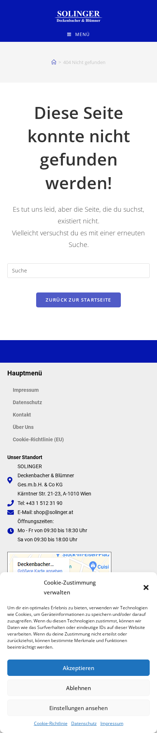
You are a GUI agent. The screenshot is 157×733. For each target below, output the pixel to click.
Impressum (111, 723)
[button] (146, 587)
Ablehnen (78, 688)
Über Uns (23, 427)
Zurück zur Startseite (78, 299)
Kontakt (22, 415)
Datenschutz (84, 723)
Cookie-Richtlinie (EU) (38, 439)
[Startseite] (53, 62)
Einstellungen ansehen (78, 708)
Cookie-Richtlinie (51, 723)
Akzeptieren (78, 668)
